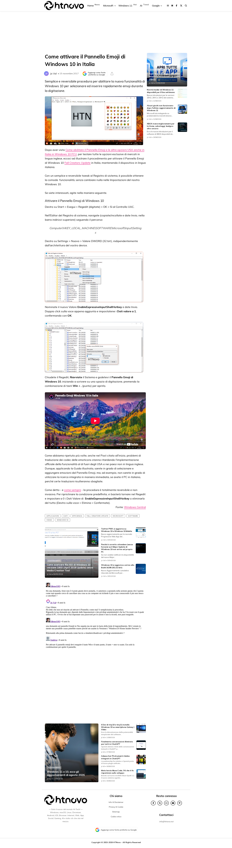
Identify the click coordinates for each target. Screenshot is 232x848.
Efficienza (77, 516)
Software (133, 516)
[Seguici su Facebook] (176, 5)
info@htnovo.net (166, 821)
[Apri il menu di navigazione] (168, 5)
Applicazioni (52, 516)
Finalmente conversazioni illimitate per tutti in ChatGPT (117, 742)
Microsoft (118, 516)
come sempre (72, 490)
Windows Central (135, 507)
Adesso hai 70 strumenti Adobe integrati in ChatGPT (115, 757)
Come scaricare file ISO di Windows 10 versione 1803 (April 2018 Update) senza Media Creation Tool (70, 567)
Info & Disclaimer (116, 802)
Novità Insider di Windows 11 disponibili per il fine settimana (161, 91)
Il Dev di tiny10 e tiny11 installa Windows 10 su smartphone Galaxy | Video (117, 727)
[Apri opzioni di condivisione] (112, 74)
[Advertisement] (116, 32)
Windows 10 (62, 520)
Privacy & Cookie (116, 807)
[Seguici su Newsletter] (166, 803)
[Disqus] (95, 615)
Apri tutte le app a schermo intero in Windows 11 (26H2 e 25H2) (166, 76)
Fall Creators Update (77, 162)
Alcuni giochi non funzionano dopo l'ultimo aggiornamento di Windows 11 (161, 108)
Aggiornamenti (54, 561)
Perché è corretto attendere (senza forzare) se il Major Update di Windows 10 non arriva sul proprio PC (117, 548)
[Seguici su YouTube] (173, 803)
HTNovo (117, 842)
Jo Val (53, 73)
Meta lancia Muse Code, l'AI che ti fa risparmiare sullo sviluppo (117, 771)
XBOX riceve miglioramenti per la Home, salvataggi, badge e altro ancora (160, 126)
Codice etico (116, 816)
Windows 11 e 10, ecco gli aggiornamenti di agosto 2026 (66, 773)
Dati (66, 516)
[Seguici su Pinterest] (179, 803)
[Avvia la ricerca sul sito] (186, 5)
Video (49, 520)
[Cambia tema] (172, 6)
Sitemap (116, 812)
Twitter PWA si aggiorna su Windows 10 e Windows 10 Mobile (116, 530)
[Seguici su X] (181, 5)
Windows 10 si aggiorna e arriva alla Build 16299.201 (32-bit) (117, 566)
